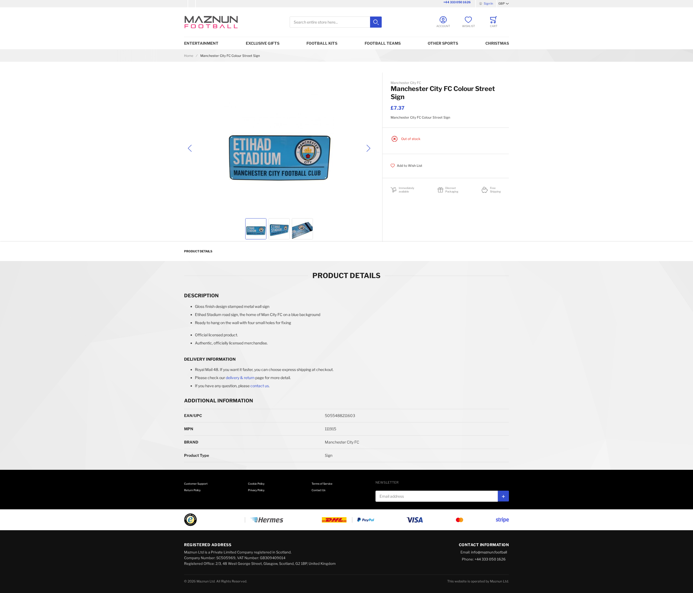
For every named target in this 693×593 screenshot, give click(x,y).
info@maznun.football (489, 552)
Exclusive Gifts (262, 43)
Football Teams (383, 43)
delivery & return (240, 377)
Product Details (198, 251)
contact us (259, 385)
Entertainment (201, 43)
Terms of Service (322, 483)
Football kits (321, 43)
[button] (503, 4)
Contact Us (318, 490)
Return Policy (192, 490)
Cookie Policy (256, 483)
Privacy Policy (256, 490)
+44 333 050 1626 (457, 2)
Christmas (497, 43)
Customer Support (196, 483)
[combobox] (336, 22)
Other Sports (443, 43)
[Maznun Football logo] (211, 22)
